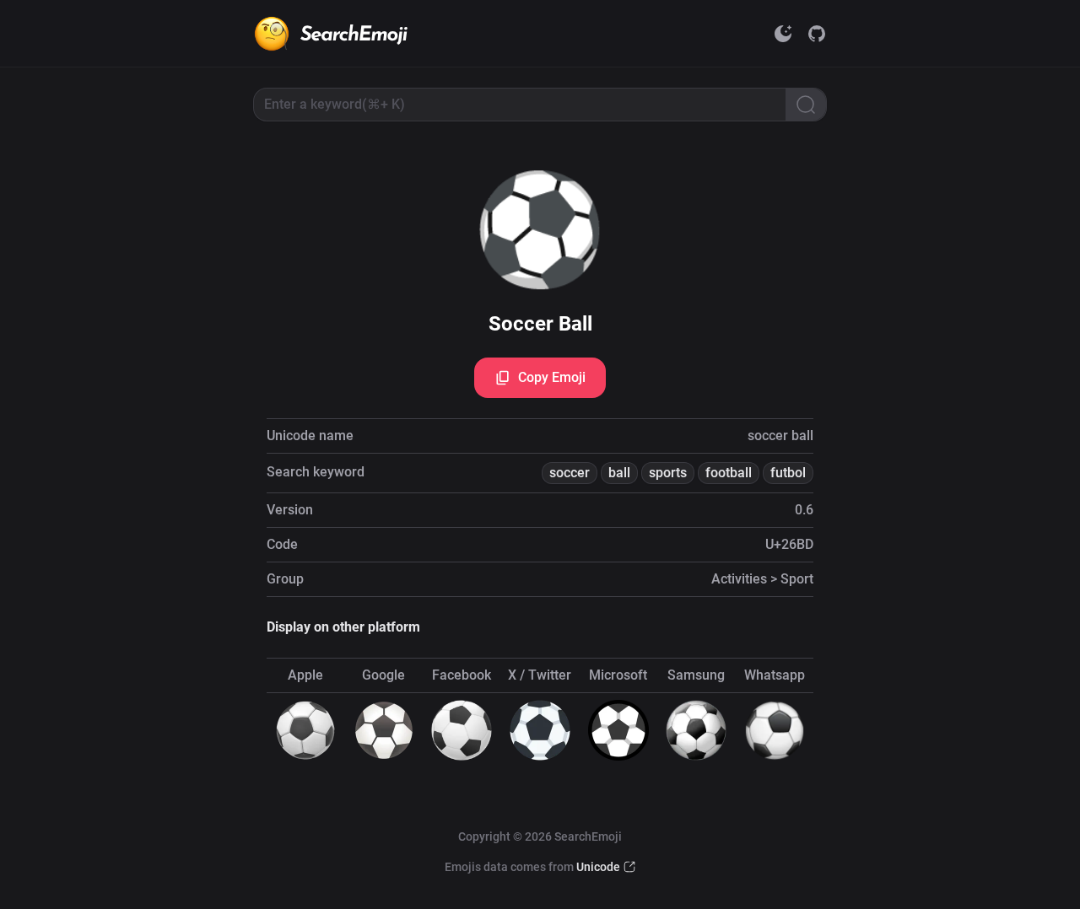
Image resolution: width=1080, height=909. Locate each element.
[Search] (806, 105)
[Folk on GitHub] (817, 34)
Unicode (598, 867)
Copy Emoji (552, 377)
